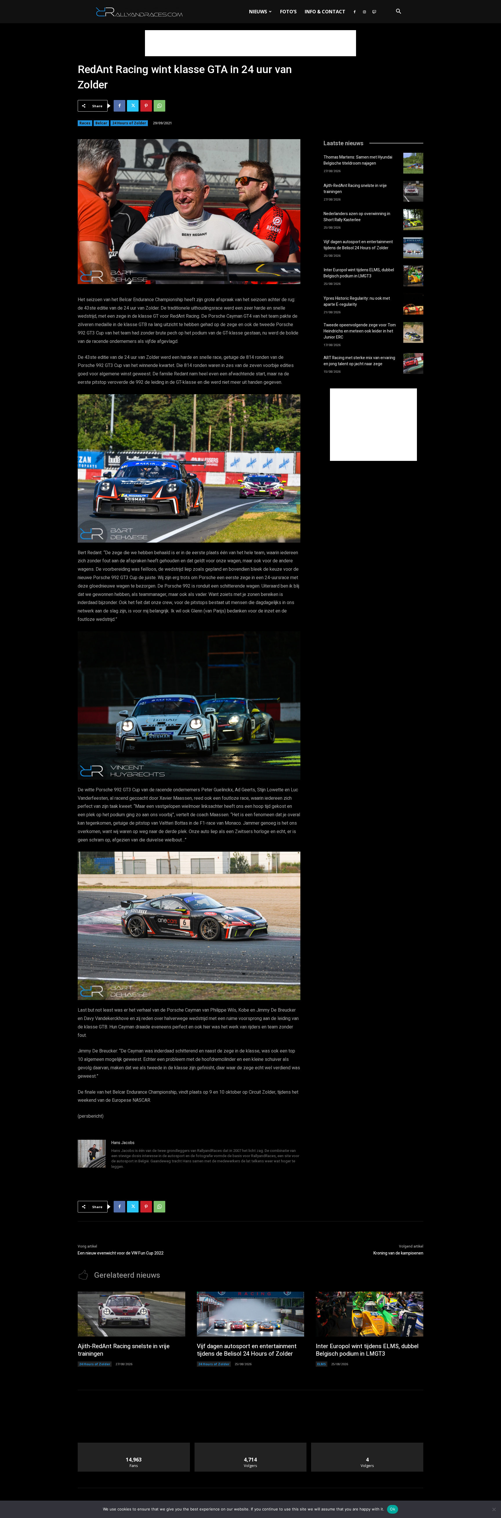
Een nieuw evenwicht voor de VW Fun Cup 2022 (121, 1253)
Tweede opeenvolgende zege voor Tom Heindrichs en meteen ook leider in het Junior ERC (360, 331)
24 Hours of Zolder (129, 123)
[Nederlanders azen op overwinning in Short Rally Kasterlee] (413, 219)
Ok (392, 1509)
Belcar (101, 123)
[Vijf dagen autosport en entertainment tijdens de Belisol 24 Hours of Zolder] (413, 247)
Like (133, 1445)
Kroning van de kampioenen (398, 1253)
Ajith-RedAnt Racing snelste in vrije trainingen (124, 1350)
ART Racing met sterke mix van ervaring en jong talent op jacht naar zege (359, 361)
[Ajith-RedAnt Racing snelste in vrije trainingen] (413, 191)
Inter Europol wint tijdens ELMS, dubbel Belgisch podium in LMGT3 (359, 273)
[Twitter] (133, 106)
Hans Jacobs (123, 1143)
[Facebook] (354, 11)
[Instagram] (364, 11)
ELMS (321, 1364)
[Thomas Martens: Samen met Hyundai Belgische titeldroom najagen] (413, 163)
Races (84, 123)
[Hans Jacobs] (92, 1155)
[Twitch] (374, 11)
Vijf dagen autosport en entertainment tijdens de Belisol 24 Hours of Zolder (358, 245)
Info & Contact (325, 11)
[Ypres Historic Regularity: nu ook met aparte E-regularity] (413, 304)
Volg (250, 1445)
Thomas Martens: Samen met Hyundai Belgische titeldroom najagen (358, 160)
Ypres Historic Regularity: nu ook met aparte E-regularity (357, 301)
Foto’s (288, 11)
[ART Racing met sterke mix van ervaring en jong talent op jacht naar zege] (413, 363)
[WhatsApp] (159, 106)
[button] (398, 12)
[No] (494, 1509)
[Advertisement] (250, 43)
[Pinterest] (146, 106)
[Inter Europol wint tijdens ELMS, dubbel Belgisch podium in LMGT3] (413, 276)
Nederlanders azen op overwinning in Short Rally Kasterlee (357, 217)
